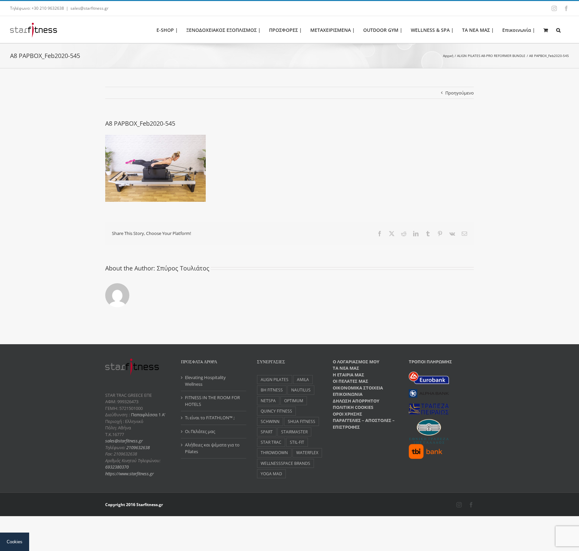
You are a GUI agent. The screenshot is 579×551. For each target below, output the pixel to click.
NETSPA (268, 400)
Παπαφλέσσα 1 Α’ (147, 415)
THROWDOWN (274, 452)
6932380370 (117, 467)
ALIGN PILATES (274, 379)
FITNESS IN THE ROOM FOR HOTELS (212, 400)
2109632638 (138, 447)
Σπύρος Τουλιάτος (183, 268)
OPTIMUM (293, 400)
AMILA (303, 379)
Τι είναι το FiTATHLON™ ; (210, 418)
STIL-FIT (297, 442)
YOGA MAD (271, 473)
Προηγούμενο (459, 93)
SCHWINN (270, 421)
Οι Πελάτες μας (200, 431)
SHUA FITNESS (301, 421)
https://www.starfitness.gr (129, 474)
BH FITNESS (272, 389)
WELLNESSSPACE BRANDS (285, 463)
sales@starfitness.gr (89, 8)
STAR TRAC (271, 442)
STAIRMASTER (294, 431)
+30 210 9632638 (47, 8)
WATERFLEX (307, 452)
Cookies (14, 541)
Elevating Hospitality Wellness (205, 380)
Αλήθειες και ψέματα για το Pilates (212, 448)
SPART (267, 431)
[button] (558, 29)
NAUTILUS (301, 389)
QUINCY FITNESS (276, 411)
